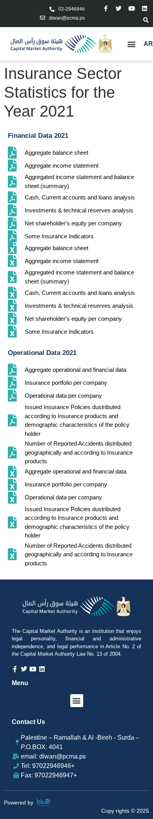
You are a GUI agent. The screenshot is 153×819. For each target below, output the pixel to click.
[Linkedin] (144, 8)
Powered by (18, 802)
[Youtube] (131, 8)
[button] (146, 20)
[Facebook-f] (105, 8)
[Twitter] (118, 8)
